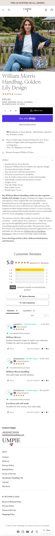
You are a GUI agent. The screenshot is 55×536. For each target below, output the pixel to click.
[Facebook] (18, 531)
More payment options (27, 124)
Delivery (5, 461)
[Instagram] (22, 531)
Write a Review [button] (28, 296)
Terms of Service (9, 474)
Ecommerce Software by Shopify (37, 526)
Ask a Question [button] (28, 303)
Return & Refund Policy (11, 502)
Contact (5, 457)
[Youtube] (27, 531)
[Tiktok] (32, 531)
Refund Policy (8, 470)
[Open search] (9, 10)
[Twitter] (36, 531)
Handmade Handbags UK (12, 478)
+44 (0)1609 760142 (10, 432)
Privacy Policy (8, 466)
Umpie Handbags (17, 526)
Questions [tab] (27, 310)
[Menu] (3, 10)
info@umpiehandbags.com (13, 435)
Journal (5, 482)
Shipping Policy (8, 515)
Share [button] (11, 349)
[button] (43, 349)
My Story (6, 487)
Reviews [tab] (10, 310)
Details (5, 160)
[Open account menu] (46, 10)
